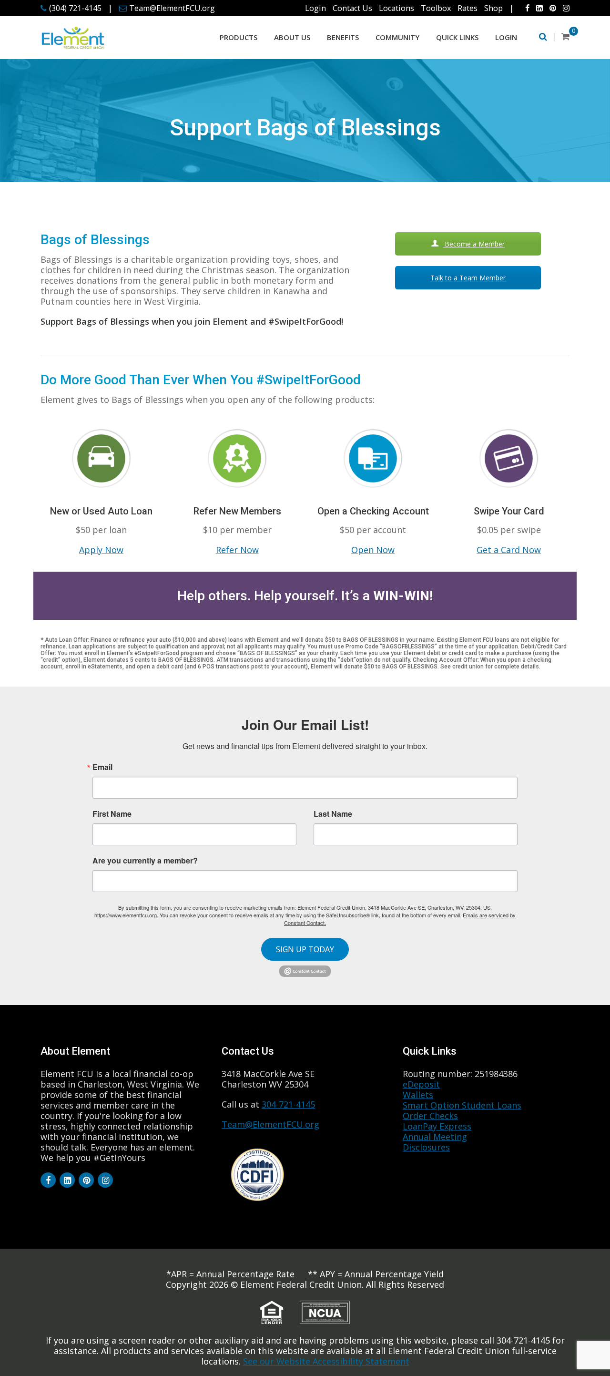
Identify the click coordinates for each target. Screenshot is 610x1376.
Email (102, 767)
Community (397, 37)
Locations (396, 8)
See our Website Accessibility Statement (326, 1361)
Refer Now (237, 549)
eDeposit (421, 1084)
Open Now (373, 549)
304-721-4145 (288, 1104)
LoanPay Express (437, 1126)
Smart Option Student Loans (462, 1105)
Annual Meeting (435, 1136)
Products (238, 37)
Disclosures (426, 1147)
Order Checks (430, 1115)
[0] (565, 36)
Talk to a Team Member (468, 277)
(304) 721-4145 (75, 8)
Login (315, 8)
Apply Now (101, 549)
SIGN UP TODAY (305, 949)
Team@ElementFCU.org (172, 8)
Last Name (333, 814)
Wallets (418, 1094)
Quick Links (457, 37)
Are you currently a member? (145, 859)
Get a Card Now (509, 549)
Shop (493, 8)
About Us (292, 37)
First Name (112, 814)
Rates (468, 8)
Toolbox (436, 8)
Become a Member (474, 243)
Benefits (343, 37)
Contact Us (352, 8)
